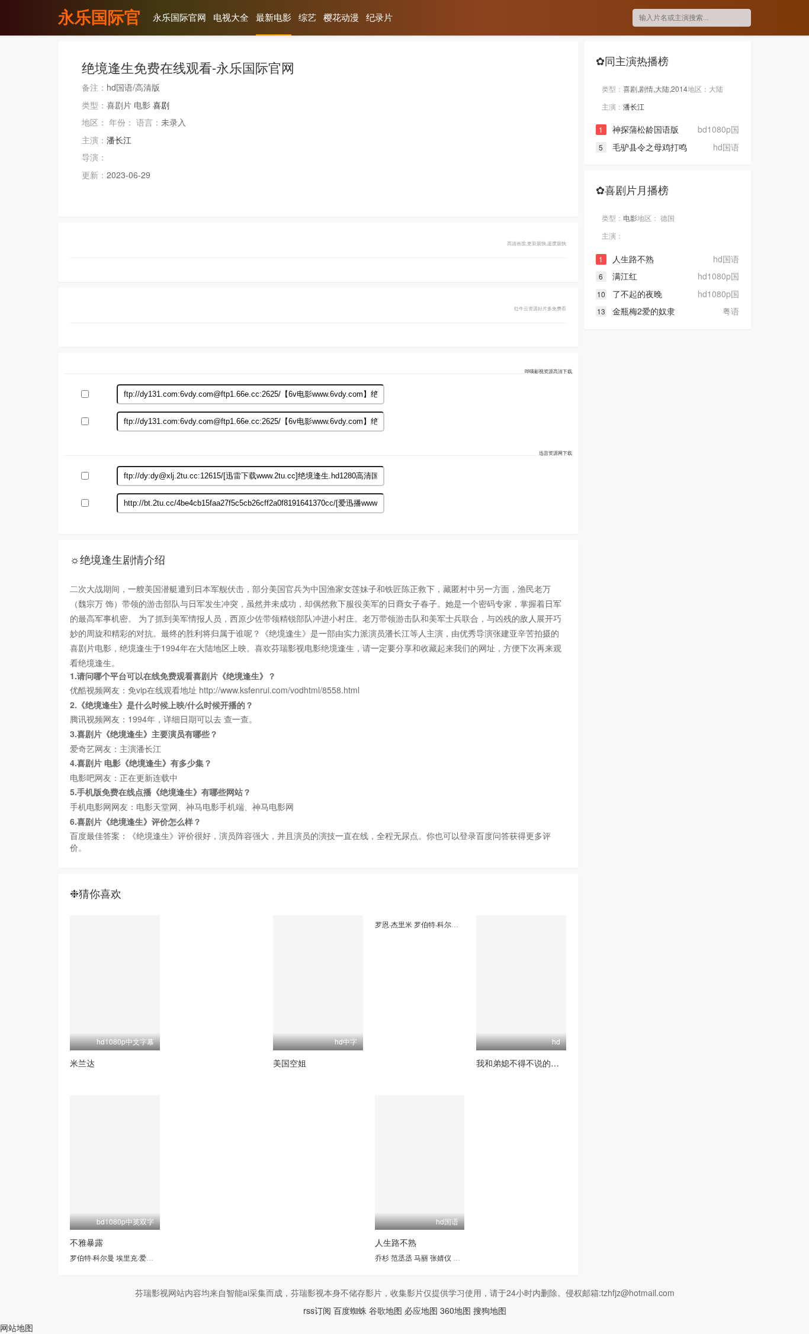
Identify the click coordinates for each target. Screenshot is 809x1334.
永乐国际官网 (99, 18)
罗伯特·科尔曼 (436, 924)
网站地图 (16, 1327)
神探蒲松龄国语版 (639, 129)
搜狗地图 (489, 1310)
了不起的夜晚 (629, 294)
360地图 (455, 1310)
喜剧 (161, 105)
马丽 (421, 1257)
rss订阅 (317, 1310)
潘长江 (119, 140)
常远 (460, 1257)
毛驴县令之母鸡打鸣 (643, 147)
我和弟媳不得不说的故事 (521, 1063)
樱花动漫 (341, 17)
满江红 (618, 276)
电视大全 (231, 17)
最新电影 (273, 17)
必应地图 (421, 1310)
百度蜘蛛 (350, 1310)
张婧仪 (440, 1257)
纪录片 (379, 17)
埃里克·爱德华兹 (142, 1257)
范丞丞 (401, 1257)
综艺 (307, 17)
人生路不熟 (395, 1242)
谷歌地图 (385, 1310)
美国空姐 (289, 1063)
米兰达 (82, 1063)
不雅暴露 (86, 1242)
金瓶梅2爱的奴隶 (636, 311)
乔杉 (382, 1257)
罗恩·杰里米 (393, 924)
